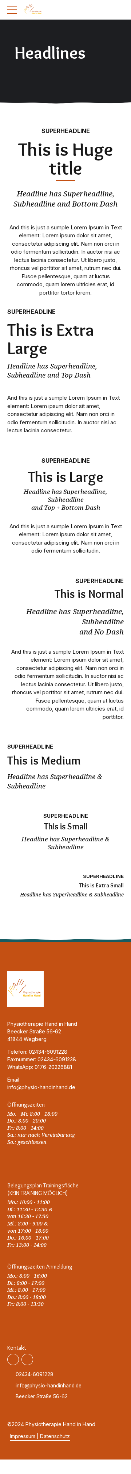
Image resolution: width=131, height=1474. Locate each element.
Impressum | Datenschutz (40, 1436)
